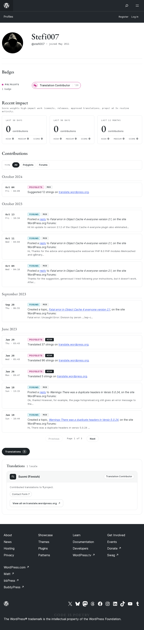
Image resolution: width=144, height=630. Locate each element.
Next (92, 438)
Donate (114, 548)
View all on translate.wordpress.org (35, 503)
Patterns (44, 555)
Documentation (83, 542)
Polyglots (28, 164)
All (15, 164)
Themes (43, 542)
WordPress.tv (84, 555)
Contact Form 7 (21, 494)
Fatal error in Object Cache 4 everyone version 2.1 (79, 309)
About (8, 535)
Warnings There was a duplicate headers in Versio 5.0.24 (83, 419)
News (8, 542)
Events (112, 542)
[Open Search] (127, 5)
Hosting (9, 548)
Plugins (43, 548)
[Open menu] (138, 5)
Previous (54, 438)
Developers (80, 548)
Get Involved (116, 535)
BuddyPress (14, 587)
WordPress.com (16, 567)
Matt (9, 574)
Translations (15, 451)
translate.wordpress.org (74, 192)
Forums (43, 164)
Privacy (9, 555)
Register (123, 16)
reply (43, 219)
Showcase (45, 535)
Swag (113, 555)
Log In (134, 16)
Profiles (8, 16)
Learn (76, 535)
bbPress (11, 580)
